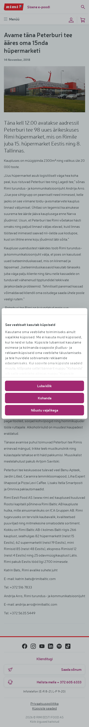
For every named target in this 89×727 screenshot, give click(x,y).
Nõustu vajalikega (44, 410)
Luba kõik (44, 385)
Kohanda (44, 398)
